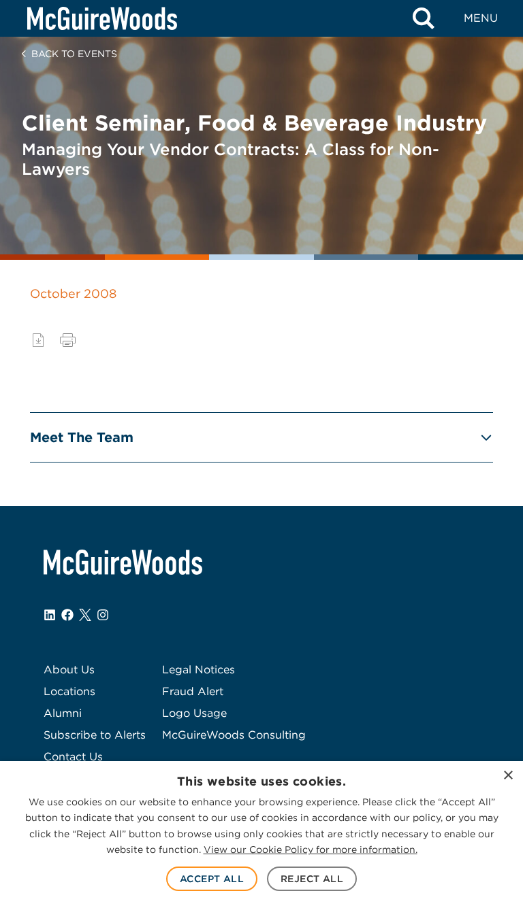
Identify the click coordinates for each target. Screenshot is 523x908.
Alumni (63, 713)
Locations (69, 691)
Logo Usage (194, 713)
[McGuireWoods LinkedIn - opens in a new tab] (50, 615)
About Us (69, 669)
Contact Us (73, 756)
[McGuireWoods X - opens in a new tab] (85, 615)
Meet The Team (81, 437)
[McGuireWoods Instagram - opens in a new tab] (103, 615)
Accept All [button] (212, 878)
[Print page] (67, 340)
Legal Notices (198, 669)
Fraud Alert (192, 691)
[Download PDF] (38, 340)
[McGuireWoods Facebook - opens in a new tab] (67, 615)
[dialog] (261, 834)
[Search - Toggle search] (423, 18)
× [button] (508, 776)
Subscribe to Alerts (95, 734)
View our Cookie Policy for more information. (310, 849)
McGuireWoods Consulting (234, 734)
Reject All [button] (312, 878)
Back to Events (74, 53)
